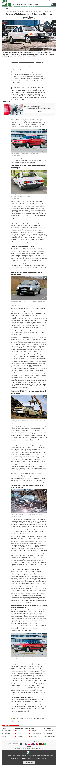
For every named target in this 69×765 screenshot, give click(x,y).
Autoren (38, 758)
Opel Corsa (18, 733)
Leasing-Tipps (33, 732)
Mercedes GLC (19, 732)
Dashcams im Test (47, 735)
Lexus (40, 519)
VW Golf (15, 126)
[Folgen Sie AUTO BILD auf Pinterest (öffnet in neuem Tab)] (37, 744)
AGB (5, 755)
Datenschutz (9, 755)
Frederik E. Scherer (23, 62)
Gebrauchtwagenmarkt (7, 730)
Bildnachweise (44, 758)
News (7, 8)
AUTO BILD (35, 0)
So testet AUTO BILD (31, 758)
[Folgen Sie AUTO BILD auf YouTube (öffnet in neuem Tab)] (29, 744)
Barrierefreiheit (24, 755)
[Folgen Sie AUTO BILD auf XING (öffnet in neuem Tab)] (34, 744)
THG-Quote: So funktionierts (36, 733)
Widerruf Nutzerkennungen (47, 755)
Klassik (3, 8)
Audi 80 (22, 126)
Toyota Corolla (21, 437)
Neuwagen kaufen (6, 733)
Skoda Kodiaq (19, 736)
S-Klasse (27, 215)
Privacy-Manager (16, 755)
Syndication (23, 748)
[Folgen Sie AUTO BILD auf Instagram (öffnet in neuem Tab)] (32, 744)
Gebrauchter (21, 99)
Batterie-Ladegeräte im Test (49, 736)
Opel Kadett (25, 311)
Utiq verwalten (29, 756)
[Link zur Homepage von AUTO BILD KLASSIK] (4, 3)
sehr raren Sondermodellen (18, 387)
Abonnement (46, 0)
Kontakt (18, 758)
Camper (18, 445)
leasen (35, 90)
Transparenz (23, 758)
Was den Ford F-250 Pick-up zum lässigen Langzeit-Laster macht (28, 76)
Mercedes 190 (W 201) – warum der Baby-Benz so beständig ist (28, 72)
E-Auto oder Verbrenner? (35, 736)
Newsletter (40, 0)
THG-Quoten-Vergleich (34, 735)
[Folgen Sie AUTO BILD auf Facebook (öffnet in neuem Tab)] (26, 744)
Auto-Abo (4, 736)
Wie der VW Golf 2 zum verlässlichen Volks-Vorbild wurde (27, 74)
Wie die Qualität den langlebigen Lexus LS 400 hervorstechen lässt (29, 78)
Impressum (13, 758)
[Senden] (21, 744)
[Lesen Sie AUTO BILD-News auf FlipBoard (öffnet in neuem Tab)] (42, 744)
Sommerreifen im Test (48, 730)
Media (28, 748)
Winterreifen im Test (48, 732)
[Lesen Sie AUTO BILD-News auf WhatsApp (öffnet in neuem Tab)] (45, 744)
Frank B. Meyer (39, 62)
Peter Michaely (15, 62)
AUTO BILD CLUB (53, 0)
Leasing (3, 732)
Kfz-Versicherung (33, 730)
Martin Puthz (31, 62)
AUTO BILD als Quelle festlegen (18, 721)
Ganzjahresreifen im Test (49, 733)
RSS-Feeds (33, 748)
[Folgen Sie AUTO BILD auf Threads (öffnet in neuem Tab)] (40, 744)
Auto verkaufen (5, 735)
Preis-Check (39, 111)
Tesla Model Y (19, 735)
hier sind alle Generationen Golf (37, 337)
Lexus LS (26, 97)
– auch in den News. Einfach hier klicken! (18, 6)
